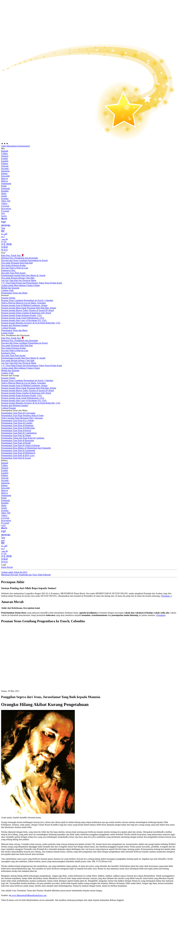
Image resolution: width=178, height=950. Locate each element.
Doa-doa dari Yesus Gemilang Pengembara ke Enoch (24, 260)
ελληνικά (5, 206)
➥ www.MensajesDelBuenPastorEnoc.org (27, 895)
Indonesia (5, 171)
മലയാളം (5, 225)
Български (6, 208)
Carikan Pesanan (8, 328)
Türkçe (4, 203)
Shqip (3, 193)
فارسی (4, 239)
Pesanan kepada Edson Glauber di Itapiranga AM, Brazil (26, 313)
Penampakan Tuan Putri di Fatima (16, 435)
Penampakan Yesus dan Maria (14, 293)
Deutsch (4, 156)
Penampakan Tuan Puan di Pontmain (17, 425)
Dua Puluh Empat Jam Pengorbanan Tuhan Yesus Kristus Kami (31, 283)
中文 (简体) (6, 244)
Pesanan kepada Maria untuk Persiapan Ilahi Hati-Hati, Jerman (28, 308)
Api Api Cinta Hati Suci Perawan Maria (18, 280)
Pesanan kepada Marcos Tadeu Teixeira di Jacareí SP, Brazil (27, 310)
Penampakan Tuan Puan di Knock (16, 430)
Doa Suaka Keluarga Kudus (13, 265)
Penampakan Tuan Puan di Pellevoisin (18, 428)
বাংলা (3, 213)
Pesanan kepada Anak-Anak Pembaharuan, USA (22, 318)
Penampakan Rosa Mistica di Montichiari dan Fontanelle (26, 448)
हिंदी (2, 231)
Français (4, 166)
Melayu (4, 181)
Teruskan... (166, 596)
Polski (4, 186)
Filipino (4, 163)
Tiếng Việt (5, 201)
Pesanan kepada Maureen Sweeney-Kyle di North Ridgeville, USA (30, 323)
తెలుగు (4, 218)
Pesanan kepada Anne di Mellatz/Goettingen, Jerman (24, 305)
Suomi (4, 196)
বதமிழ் (4, 216)
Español (4, 161)
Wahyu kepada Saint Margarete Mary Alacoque (22, 418)
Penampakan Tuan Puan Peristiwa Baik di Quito (22, 415)
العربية (4, 234)
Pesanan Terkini (8, 298)
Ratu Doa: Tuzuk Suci (12, 255)
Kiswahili (5, 176)
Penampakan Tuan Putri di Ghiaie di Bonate (20, 445)
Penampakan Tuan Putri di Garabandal (18, 450)
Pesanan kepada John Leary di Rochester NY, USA (23, 320)
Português (5, 188)
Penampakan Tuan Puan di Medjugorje (18, 453)
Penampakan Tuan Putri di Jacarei (16, 458)
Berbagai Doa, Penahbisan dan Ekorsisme (19, 258)
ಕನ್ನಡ (3, 221)
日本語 (4, 247)
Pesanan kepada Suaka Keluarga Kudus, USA (21, 315)
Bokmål (4, 151)
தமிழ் (3, 525)
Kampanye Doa (8, 270)
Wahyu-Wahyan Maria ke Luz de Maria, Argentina (23, 303)
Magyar (4, 178)
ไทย (3, 228)
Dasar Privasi (7, 567)
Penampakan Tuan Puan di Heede (16, 443)
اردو (3, 236)
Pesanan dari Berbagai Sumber (14, 325)
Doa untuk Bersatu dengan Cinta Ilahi (17, 278)
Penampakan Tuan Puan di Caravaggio (18, 413)
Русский (5, 211)
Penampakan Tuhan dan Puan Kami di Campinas (22, 438)
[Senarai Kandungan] (22, 667)
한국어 (4, 250)
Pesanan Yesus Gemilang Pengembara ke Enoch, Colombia (27, 300)
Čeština (4, 153)
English (4, 158)
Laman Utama (7, 333)
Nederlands (6, 183)
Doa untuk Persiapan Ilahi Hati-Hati (17, 263)
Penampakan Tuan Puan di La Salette (17, 420)
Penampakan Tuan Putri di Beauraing (17, 440)
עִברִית (4, 241)
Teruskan (161, 615)
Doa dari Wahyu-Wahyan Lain (14, 268)
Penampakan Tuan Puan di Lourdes (16, 423)
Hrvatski (5, 168)
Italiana (4, 173)
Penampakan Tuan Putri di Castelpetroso (19, 433)
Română (4, 191)
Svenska (4, 198)
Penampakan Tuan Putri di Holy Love (17, 455)
